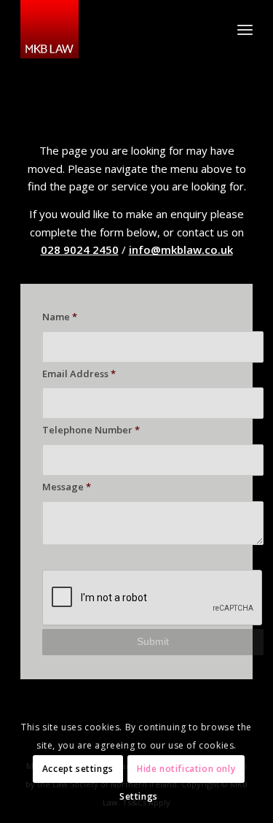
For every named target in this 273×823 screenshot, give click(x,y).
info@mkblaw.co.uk (181, 249)
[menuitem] (245, 29)
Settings (138, 796)
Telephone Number (91, 429)
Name (59, 316)
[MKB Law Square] (113, 29)
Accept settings (78, 768)
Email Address (79, 373)
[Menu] (245, 29)
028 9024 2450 (80, 249)
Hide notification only (186, 768)
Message (66, 486)
